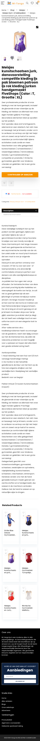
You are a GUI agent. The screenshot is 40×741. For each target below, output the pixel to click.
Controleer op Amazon (20, 174)
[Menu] (2, 3)
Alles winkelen (7, 701)
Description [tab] (8, 211)
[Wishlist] (32, 3)
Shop (12, 10)
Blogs (4, 704)
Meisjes (22, 10)
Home (4, 10)
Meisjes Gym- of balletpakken (14, 13)
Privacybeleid (7, 720)
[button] (37, 27)
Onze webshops (8, 707)
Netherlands (16, 194)
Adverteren (6, 710)
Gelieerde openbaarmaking (12, 726)
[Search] (27, 3)
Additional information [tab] (12, 214)
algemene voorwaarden (11, 723)
